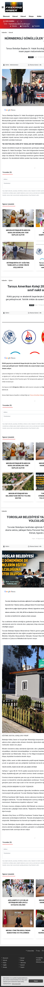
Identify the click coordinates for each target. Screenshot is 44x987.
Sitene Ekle (30, 951)
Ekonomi (6, 16)
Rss (38, 951)
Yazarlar (37, 26)
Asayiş (5, 967)
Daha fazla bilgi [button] (16, 984)
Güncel (15, 16)
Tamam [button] (36, 981)
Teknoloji (23, 962)
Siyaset (22, 965)
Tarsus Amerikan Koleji (36, 395)
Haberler (4, 32)
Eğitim (10, 280)
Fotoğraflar (25, 26)
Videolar (14, 26)
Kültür (39, 16)
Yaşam (22, 967)
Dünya (31, 16)
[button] (18, 22)
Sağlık (4, 965)
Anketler (38, 960)
